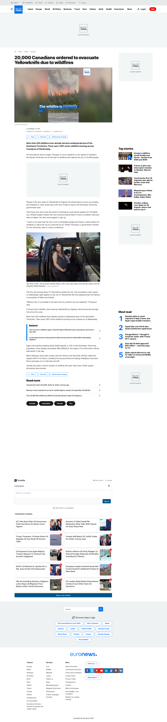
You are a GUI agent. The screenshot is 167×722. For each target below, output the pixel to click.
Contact (68, 685)
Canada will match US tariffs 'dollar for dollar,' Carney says (47, 385)
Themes (30, 662)
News (20, 51)
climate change (104, 634)
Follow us (49, 679)
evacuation (46, 403)
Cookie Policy (70, 676)
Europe (39, 9)
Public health (87, 629)
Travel (77, 9)
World (47, 9)
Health (109, 9)
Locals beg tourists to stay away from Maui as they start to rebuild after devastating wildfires (60, 339)
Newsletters (92, 677)
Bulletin (48, 670)
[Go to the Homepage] (18, 9)
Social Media (83, 640)
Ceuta (72, 629)
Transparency (70, 682)
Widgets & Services (53, 688)
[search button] (80, 3)
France (88, 634)
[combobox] (91, 3)
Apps (48, 682)
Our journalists (32, 701)
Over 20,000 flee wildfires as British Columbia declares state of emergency (54, 396)
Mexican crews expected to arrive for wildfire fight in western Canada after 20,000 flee (58, 390)
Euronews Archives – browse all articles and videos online (35, 706)
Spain (107, 623)
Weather (49, 673)
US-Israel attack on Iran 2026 (69, 623)
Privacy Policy (70, 679)
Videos (29, 694)
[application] (63, 95)
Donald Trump (103, 629)
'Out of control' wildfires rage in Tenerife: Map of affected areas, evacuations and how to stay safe (61, 331)
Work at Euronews (72, 688)
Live (152, 9)
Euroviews (119, 9)
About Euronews (71, 666)
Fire (70, 403)
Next (85, 9)
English (15, 3)
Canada (32, 51)
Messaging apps (52, 685)
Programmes (31, 698)
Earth (101, 9)
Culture (92, 9)
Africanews (50, 691)
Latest (30, 9)
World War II (62, 634)
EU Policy (57, 9)
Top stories (125, 148)
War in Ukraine (92, 623)
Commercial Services (73, 670)
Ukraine (61, 629)
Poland (76, 634)
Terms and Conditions (73, 673)
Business (68, 9)
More (67, 662)
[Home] (15, 51)
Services (49, 662)
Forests (60, 403)
